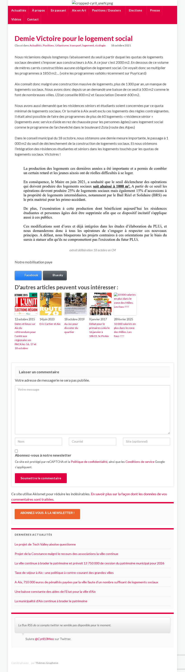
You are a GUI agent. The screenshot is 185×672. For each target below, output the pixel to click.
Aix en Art (78, 10)
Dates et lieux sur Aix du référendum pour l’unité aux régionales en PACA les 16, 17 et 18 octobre (25, 336)
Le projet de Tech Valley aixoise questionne (45, 544)
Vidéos (16, 19)
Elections (135, 10)
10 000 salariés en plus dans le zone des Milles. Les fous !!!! (125, 330)
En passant (58, 10)
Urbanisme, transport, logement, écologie (80, 45)
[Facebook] (164, 663)
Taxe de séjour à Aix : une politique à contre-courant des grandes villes (64, 573)
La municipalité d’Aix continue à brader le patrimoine (51, 601)
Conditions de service (139, 462)
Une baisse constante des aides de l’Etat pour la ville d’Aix (55, 591)
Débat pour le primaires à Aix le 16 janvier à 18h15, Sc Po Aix (99, 330)
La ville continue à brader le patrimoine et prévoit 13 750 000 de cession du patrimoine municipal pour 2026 (89, 563)
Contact (32, 19)
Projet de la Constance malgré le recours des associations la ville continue (66, 554)
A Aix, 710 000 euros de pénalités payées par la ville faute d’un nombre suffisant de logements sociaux (86, 582)
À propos (38, 10)
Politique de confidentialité (89, 462)
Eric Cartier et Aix (49, 324)
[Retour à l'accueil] (92, 3)
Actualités (18, 10)
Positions (48, 45)
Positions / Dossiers (106, 10)
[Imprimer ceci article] (166, 46)
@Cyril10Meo (44, 639)
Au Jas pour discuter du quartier (71, 328)
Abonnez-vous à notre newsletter (43, 455)
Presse (154, 10)
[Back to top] (174, 661)
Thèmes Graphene (46, 663)
